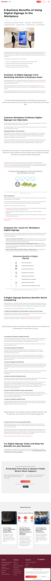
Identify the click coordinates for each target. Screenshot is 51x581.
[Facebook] (38, 559)
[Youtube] (40, 559)
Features (3, 572)
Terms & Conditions (17, 571)
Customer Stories (17, 573)
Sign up (39, 1)
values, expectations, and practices (32, 318)
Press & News (16, 567)
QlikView (8, 211)
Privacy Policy (39, 579)
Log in (44, 1)
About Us (15, 562)
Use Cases (3, 570)
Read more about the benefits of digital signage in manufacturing (18, 436)
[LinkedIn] (44, 559)
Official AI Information (18, 565)
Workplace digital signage (40, 24)
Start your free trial (25, 481)
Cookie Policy (35, 579)
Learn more (29, 450)
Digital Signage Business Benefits (37, 22)
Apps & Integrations (5, 574)
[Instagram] (42, 559)
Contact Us (15, 564)
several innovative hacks (39, 81)
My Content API (29, 567)
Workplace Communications (30, 24)
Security (27, 564)
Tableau (7, 214)
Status (27, 565)
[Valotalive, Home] (4, 1)
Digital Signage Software (6, 562)
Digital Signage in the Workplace (9, 24)
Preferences (43, 576)
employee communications (20, 24)
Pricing (15, 574)
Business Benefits (27, 22)
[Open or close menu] (48, 1)
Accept (31, 576)
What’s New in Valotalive (31, 562)
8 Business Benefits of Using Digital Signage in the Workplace (14, 22)
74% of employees (17, 162)
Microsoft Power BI (10, 208)
